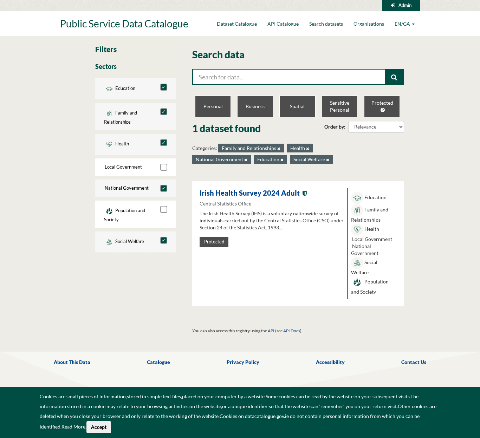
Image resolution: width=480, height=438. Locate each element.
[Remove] (278, 148)
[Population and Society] (163, 209)
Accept (98, 427)
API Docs (291, 330)
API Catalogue (283, 24)
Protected (382, 103)
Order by (334, 127)
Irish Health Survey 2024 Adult (250, 193)
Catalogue (158, 362)
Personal (213, 106)
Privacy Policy (243, 362)
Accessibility (330, 362)
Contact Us (413, 362)
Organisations (368, 24)
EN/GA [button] (403, 24)
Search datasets (326, 24)
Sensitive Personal (339, 106)
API (271, 330)
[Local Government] (163, 167)
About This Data (72, 362)
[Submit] (394, 77)
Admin (404, 5)
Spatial (297, 106)
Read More (73, 427)
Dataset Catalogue (237, 24)
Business (255, 106)
